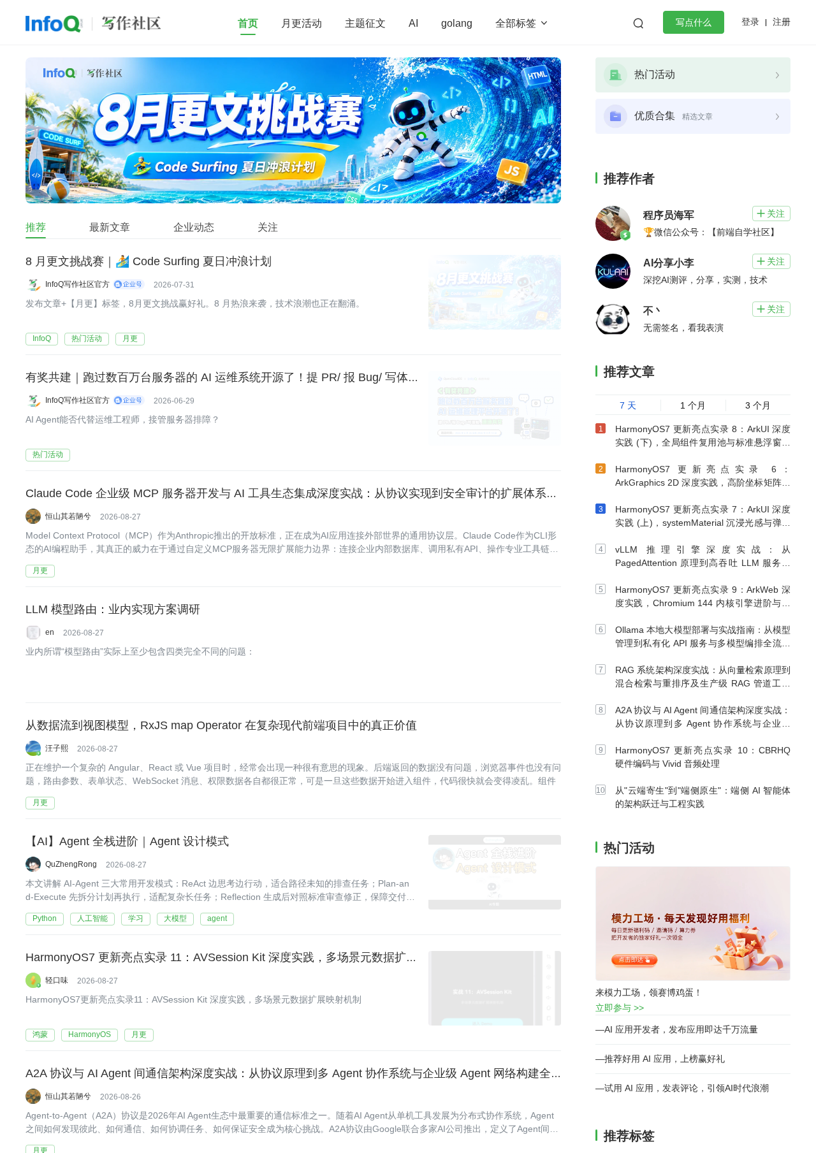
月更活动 (301, 23)
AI (413, 23)
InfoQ (42, 338)
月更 (130, 338)
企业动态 (193, 227)
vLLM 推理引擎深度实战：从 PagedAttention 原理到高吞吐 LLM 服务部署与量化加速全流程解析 (702, 562)
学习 (135, 918)
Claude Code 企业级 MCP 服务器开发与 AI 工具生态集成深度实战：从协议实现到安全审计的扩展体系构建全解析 (315, 493)
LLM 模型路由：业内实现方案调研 (113, 609)
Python (45, 918)
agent (217, 918)
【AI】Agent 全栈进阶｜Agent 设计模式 (127, 841)
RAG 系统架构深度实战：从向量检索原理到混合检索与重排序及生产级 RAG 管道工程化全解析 (702, 683)
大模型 (175, 918)
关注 (268, 227)
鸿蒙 (40, 1034)
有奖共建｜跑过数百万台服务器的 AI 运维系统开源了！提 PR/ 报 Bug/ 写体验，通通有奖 (251, 377)
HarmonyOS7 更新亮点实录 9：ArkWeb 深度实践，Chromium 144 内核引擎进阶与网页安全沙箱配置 (702, 602)
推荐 (36, 227)
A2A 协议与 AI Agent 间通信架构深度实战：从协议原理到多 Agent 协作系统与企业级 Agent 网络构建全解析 (300, 1073)
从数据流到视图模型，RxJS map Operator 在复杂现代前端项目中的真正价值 (221, 725)
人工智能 (92, 918)
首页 (248, 23)
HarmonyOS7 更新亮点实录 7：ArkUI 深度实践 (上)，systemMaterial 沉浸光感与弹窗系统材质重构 (702, 522)
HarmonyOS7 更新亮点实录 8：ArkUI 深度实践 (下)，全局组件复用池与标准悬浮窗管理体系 (702, 442)
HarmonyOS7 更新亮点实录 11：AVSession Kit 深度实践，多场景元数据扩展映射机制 (244, 957)
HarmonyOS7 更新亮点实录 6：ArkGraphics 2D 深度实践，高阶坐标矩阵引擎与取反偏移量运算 (702, 482)
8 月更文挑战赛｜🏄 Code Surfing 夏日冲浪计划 (149, 261)
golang (456, 23)
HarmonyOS (89, 1034)
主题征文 (365, 23)
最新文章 (109, 227)
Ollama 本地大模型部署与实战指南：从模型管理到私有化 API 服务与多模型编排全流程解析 (702, 643)
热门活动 (86, 338)
